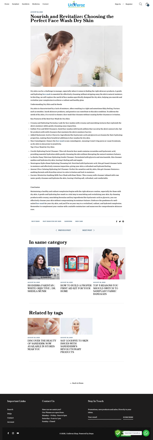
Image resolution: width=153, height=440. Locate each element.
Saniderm (68, 221)
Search (10, 409)
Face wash (35, 221)
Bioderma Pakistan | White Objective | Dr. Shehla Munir (42, 288)
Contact (10, 418)
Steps (91, 434)
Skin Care (79, 221)
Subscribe (128, 417)
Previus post (64, 230)
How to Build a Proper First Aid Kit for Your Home (76, 288)
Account (10, 422)
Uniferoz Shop (72, 434)
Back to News (77, 383)
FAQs (9, 414)
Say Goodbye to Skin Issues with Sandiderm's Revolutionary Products (74, 346)
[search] (141, 4)
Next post (87, 230)
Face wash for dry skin (52, 221)
